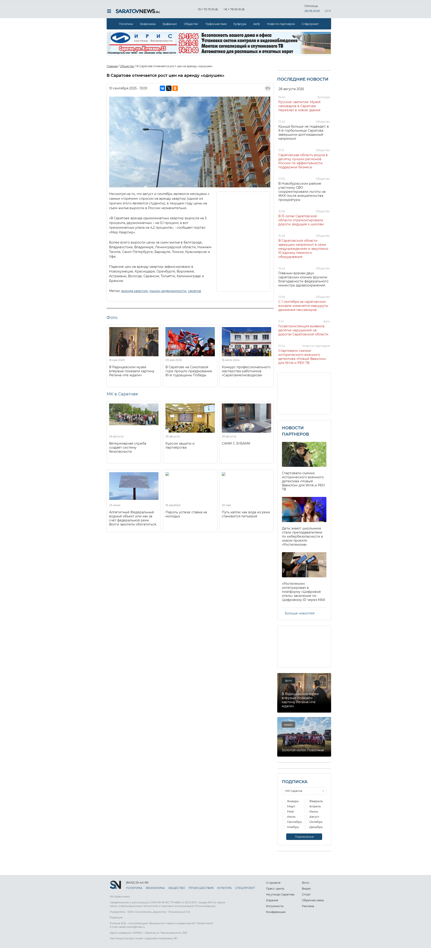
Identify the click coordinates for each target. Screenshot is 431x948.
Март (290, 806)
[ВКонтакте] (162, 88)
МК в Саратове (122, 394)
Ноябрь (292, 827)
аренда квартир (134, 291)
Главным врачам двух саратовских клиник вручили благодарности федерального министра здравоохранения (303, 279)
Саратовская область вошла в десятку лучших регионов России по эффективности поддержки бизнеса (303, 161)
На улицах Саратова (280, 894)
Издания (272, 900)
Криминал (170, 24)
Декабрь (316, 827)
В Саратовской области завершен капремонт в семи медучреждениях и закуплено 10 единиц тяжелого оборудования (303, 249)
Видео (306, 888)
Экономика (148, 24)
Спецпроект (310, 24)
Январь (292, 801)
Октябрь (315, 822)
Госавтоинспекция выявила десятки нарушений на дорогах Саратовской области (303, 330)
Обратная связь (313, 900)
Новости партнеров (281, 24)
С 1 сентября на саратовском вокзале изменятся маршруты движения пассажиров (303, 306)
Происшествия (215, 24)
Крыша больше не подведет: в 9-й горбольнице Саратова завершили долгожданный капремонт (303, 132)
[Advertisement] (243, 241)
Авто (256, 24)
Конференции (276, 912)
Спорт (306, 894)
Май (290, 811)
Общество (191, 24)
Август (314, 816)
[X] (169, 88)
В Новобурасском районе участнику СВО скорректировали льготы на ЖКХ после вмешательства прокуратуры (301, 192)
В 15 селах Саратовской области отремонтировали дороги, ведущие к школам (301, 220)
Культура (239, 24)
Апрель (315, 806)
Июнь (313, 811)
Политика (126, 24)
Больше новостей (299, 613)
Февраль (316, 801)
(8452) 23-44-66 (137, 882)
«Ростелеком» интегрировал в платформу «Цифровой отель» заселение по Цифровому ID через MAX (303, 592)
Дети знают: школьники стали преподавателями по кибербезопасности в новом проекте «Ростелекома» (302, 536)
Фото (305, 882)
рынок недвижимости (168, 291)
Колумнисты (275, 906)
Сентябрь (294, 822)
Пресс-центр (275, 888)
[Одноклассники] (175, 88)
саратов (194, 291)
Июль (290, 816)
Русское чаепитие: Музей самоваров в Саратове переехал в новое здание (299, 106)
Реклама (308, 906)
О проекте (273, 882)
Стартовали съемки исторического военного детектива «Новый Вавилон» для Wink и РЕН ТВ (302, 357)
